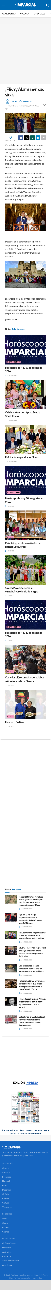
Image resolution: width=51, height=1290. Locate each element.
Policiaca (6, 1172)
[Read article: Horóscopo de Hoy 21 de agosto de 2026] (25, 349)
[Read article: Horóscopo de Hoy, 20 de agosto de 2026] (25, 480)
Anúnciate (6, 1252)
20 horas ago (11, 461)
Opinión (5, 1194)
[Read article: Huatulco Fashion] (25, 704)
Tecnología (7, 1207)
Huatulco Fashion (14, 722)
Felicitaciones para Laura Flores (21, 457)
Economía (6, 1177)
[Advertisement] (25, 53)
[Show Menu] (3, 5)
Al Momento (9, 13)
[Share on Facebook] (20, 137)
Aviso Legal (7, 1265)
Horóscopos (13, 362)
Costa (5, 1223)
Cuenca (5, 1231)
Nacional (6, 1181)
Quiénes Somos (9, 1243)
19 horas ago (11, 420)
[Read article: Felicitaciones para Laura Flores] (25, 439)
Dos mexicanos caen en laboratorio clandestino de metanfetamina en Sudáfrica (31, 968)
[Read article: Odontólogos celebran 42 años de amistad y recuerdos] (25, 525)
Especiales (39, 13)
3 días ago (10, 640)
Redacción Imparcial (22, 101)
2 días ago (10, 506)
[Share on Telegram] (38, 137)
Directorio (6, 1247)
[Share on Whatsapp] (32, 137)
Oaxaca (24, 13)
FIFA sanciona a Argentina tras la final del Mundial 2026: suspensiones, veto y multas (32, 935)
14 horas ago (11, 375)
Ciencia (5, 1198)
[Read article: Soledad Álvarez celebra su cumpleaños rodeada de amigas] (25, 570)
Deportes (6, 1190)
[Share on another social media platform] (43, 137)
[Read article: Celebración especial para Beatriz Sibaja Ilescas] (25, 394)
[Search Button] (47, 5)
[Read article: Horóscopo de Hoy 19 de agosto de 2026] (25, 615)
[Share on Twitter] (26, 137)
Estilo (10, 406)
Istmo (5, 1218)
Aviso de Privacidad (10, 1260)
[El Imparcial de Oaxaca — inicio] (25, 1147)
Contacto (6, 1256)
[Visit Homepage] (25, 5)
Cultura (5, 1203)
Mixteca (5, 1227)
